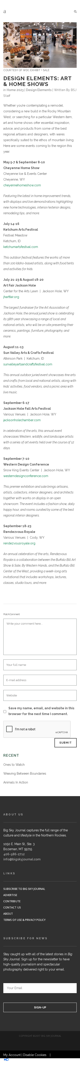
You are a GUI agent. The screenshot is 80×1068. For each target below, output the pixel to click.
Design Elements (39, 90)
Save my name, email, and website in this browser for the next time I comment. (41, 711)
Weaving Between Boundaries (24, 773)
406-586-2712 (14, 854)
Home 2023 (15, 90)
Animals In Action (15, 782)
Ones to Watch (14, 764)
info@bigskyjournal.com (21, 859)
